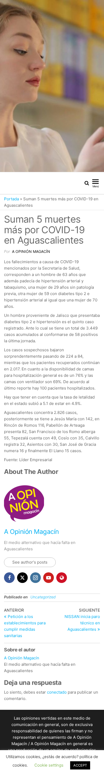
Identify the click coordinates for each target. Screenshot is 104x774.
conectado (57, 692)
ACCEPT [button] (80, 765)
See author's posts (29, 562)
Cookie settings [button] (48, 765)
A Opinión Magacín (31, 251)
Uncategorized (43, 597)
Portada (11, 198)
